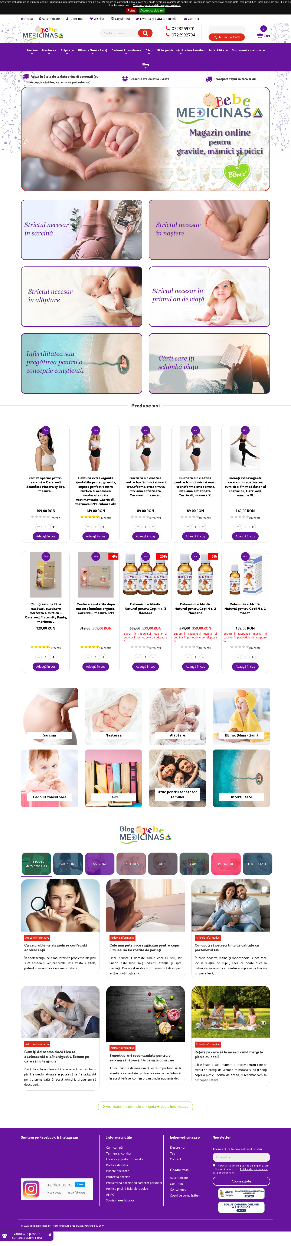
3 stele (40, 516)
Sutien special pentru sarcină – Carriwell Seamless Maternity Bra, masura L (45, 484)
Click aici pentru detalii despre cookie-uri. (157, 5)
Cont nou (77, 19)
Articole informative (37, 937)
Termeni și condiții (118, 1153)
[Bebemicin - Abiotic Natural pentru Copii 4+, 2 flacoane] (195, 575)
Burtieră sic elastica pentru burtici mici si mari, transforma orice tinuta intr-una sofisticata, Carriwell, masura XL (195, 486)
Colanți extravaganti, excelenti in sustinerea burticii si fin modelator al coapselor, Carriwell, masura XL (245, 486)
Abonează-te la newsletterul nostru (237, 1149)
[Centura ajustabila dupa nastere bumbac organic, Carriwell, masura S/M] (95, 575)
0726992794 (183, 35)
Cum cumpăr (115, 1147)
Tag (172, 1153)
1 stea (32, 516)
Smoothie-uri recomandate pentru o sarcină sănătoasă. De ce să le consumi (141, 1057)
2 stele (36, 516)
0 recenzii (55, 518)
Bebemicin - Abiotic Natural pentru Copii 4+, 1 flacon (245, 608)
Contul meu (178, 1189)
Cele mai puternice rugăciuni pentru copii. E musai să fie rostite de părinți (144, 947)
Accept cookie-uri (152, 10)
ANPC (110, 1194)
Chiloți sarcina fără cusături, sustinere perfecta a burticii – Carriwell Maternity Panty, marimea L (46, 613)
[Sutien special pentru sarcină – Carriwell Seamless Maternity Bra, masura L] (45, 448)
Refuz (131, 10)
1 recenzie (105, 518)
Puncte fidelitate (117, 1171)
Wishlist (98, 19)
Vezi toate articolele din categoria (146, 1107)
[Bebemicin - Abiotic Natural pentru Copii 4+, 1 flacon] (245, 575)
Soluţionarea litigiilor (120, 1200)
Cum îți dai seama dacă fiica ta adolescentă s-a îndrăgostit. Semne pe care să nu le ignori (56, 1056)
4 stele (44, 516)
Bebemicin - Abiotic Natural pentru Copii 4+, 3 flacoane (145, 608)
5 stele (48, 516)
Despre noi (177, 1147)
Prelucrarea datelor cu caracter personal (134, 1183)
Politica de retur (117, 1165)
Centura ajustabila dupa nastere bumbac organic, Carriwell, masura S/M (95, 608)
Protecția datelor (118, 1177)
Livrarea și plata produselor (158, 19)
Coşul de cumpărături (185, 1195)
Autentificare (50, 19)
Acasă (28, 19)
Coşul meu (122, 19)
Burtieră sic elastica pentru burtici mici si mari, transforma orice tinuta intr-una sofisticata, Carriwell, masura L (145, 486)
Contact (193, 19)
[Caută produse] (145, 33)
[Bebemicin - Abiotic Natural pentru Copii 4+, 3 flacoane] (145, 575)
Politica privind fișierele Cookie (127, 1189)
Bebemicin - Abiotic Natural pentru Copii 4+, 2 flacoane (195, 608)
